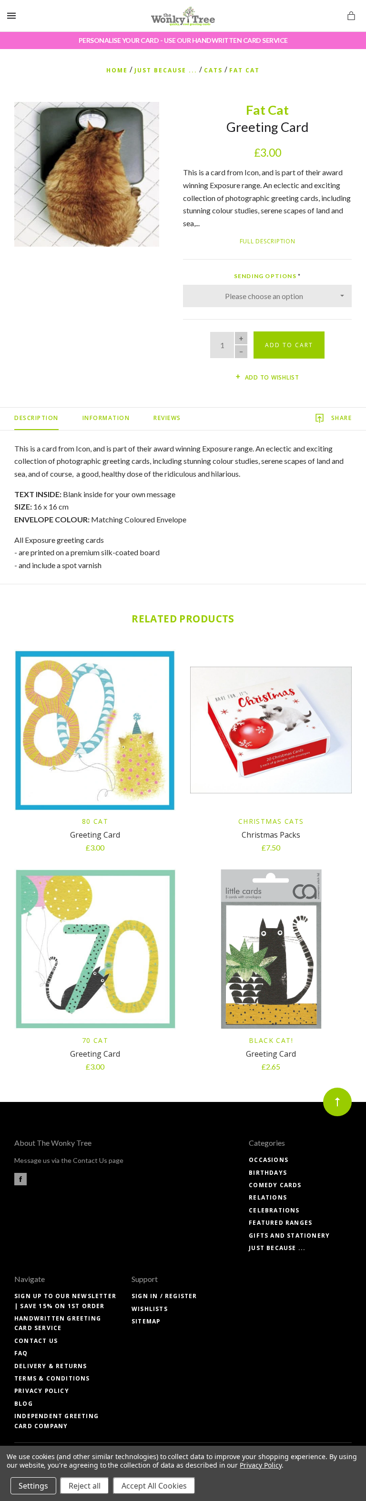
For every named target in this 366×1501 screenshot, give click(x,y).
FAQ (21, 1353)
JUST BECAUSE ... (277, 1248)
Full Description (267, 241)
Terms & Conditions (52, 1378)
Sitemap (146, 1321)
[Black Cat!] (271, 949)
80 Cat (95, 821)
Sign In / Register (164, 1296)
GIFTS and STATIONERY (289, 1235)
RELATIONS (268, 1197)
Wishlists (150, 1309)
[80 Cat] (95, 730)
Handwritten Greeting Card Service (57, 1323)
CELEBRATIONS (274, 1210)
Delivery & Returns (50, 1366)
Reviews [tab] (167, 418)
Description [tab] (36, 418)
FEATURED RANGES (280, 1223)
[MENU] (13, 16)
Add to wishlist (271, 377)
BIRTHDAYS (268, 1173)
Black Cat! (271, 1040)
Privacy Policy (41, 1391)
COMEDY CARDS (275, 1185)
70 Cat (95, 1040)
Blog (23, 1404)
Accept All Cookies (154, 1486)
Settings (33, 1486)
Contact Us (36, 1341)
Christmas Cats (271, 821)
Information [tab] (106, 418)
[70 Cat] (95, 949)
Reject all (85, 1486)
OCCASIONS (268, 1160)
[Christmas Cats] (271, 730)
